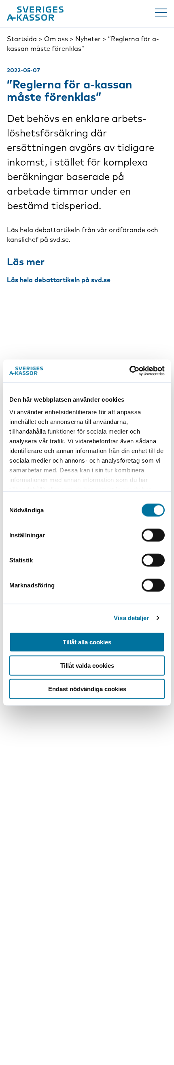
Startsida (22, 39)
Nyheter (88, 39)
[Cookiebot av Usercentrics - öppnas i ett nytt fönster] (129, 371)
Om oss (56, 39)
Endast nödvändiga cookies (87, 688)
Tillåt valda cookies (87, 665)
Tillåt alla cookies (87, 641)
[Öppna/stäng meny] (161, 12)
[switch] (153, 534)
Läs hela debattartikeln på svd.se (58, 280)
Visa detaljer (131, 617)
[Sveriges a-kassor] (35, 13)
